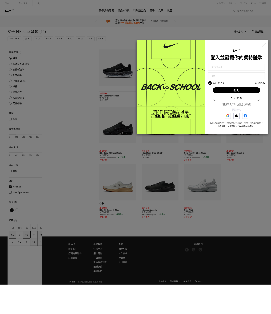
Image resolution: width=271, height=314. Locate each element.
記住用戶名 (219, 83)
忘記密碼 (260, 83)
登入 (236, 90)
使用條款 (231, 126)
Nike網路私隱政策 (245, 126)
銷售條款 (221, 126)
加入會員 (236, 98)
